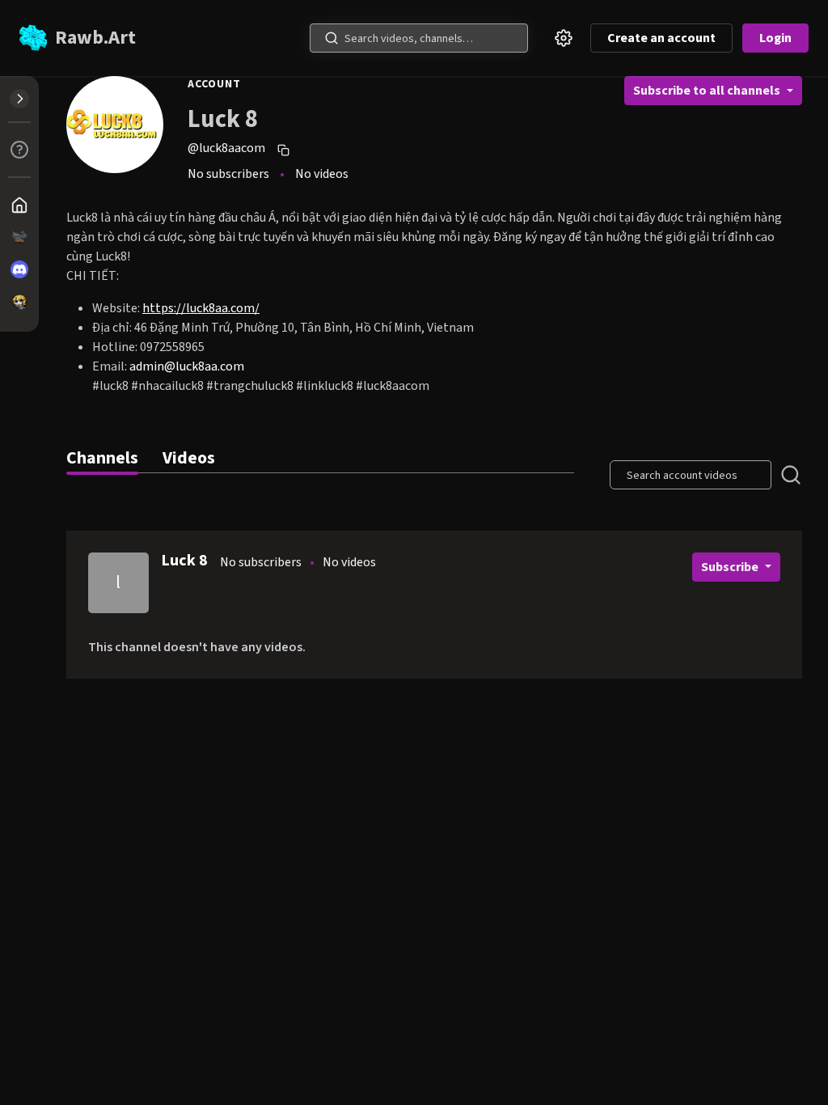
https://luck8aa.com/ (201, 308)
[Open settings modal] (564, 38)
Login (775, 38)
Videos (189, 458)
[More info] (19, 149)
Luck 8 (184, 560)
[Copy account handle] (285, 149)
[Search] (331, 38)
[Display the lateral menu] (19, 98)
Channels (102, 458)
